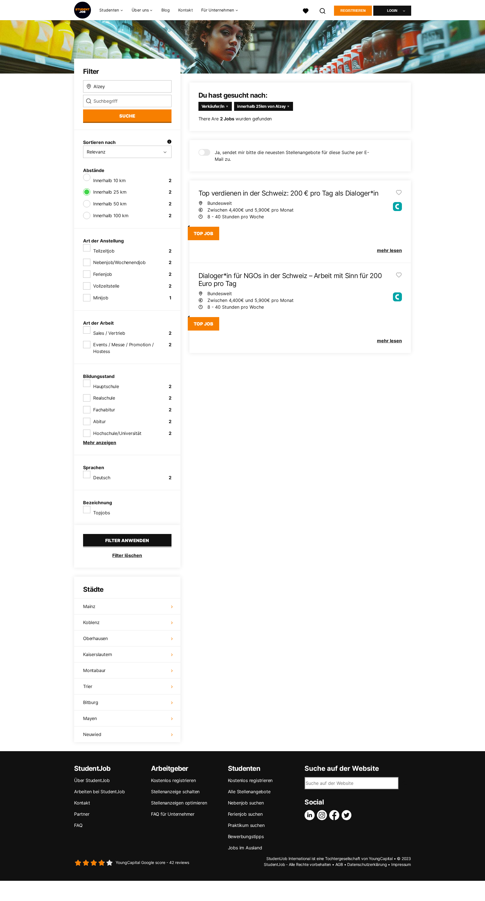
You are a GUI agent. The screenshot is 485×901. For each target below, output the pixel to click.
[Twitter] (348, 815)
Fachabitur (104, 409)
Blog (165, 10)
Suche (127, 116)
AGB (339, 864)
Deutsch (101, 477)
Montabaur (94, 670)
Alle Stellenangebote (249, 791)
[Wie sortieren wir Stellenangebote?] (169, 142)
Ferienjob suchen (245, 814)
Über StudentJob (92, 780)
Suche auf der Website (342, 768)
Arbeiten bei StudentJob (99, 791)
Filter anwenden (127, 540)
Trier (87, 686)
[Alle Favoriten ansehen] (305, 10)
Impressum (401, 864)
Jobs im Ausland (245, 847)
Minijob (100, 298)
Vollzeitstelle (106, 286)
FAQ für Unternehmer (173, 814)
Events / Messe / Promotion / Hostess (123, 348)
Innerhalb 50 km (110, 204)
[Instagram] (323, 815)
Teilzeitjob (104, 251)
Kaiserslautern (97, 654)
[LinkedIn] (311, 815)
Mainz (89, 606)
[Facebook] (335, 815)
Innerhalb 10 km (109, 180)
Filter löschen (127, 555)
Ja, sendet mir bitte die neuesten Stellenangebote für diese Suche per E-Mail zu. (292, 156)
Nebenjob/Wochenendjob (119, 262)
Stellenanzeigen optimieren (179, 803)
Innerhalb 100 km (111, 215)
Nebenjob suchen (246, 803)
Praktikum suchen (246, 825)
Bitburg (90, 702)
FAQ (78, 825)
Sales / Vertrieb (109, 333)
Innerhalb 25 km (110, 192)
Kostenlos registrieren (173, 780)
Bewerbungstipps (246, 836)
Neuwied (92, 734)
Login (392, 11)
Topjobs (101, 512)
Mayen (90, 718)
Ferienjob (102, 274)
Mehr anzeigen (99, 442)
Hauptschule (106, 386)
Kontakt (185, 10)
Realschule (104, 398)
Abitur (99, 421)
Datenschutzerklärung (367, 864)
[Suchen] (322, 10)
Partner (82, 814)
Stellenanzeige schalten (175, 791)
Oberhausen (95, 638)
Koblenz (91, 622)
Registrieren (353, 11)
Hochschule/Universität (117, 433)
